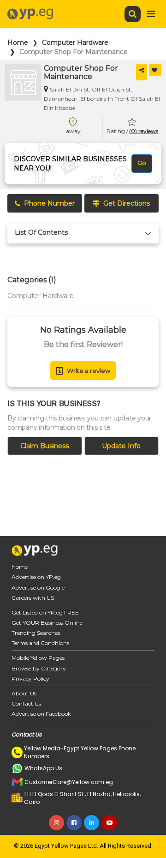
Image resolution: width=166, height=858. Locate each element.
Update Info (121, 446)
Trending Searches (36, 632)
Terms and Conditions (40, 642)
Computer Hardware (75, 42)
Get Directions (126, 203)
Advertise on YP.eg (36, 576)
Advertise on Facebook (41, 713)
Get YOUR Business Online (47, 622)
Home (17, 42)
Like (155, 70)
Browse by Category (39, 668)
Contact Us (26, 703)
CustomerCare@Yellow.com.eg (68, 782)
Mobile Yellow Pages (38, 657)
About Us (24, 693)
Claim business (44, 446)
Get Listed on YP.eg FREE (45, 612)
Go (141, 162)
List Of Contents (41, 232)
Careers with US (33, 597)
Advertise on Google (38, 587)
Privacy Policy (30, 678)
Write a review (88, 370)
